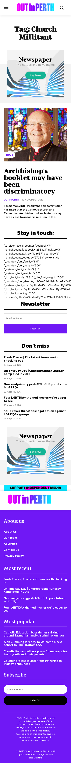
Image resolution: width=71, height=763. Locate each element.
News (9, 155)
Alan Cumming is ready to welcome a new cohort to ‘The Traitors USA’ (33, 643)
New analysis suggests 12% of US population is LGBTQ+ (35, 386)
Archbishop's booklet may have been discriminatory (33, 181)
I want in (35, 328)
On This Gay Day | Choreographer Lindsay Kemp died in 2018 (34, 372)
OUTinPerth (11, 199)
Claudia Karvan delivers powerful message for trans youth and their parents (35, 653)
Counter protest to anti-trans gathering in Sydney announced (33, 662)
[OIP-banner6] (35, 488)
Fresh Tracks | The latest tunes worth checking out (31, 359)
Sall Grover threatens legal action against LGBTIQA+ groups (35, 413)
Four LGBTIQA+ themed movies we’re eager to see (35, 399)
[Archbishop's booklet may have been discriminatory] (35, 134)
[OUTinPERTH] (35, 7)
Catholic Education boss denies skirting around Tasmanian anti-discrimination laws (34, 634)
